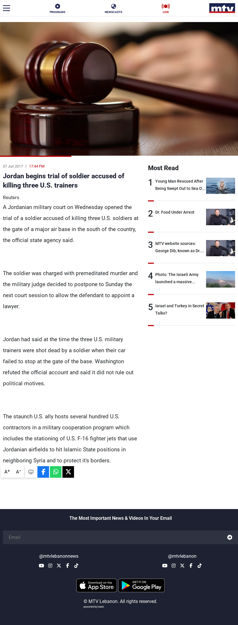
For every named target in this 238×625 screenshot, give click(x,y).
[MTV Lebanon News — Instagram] (50, 565)
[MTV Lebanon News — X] (59, 565)
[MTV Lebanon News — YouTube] (41, 565)
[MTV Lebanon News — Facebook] (67, 565)
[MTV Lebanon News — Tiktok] (76, 565)
